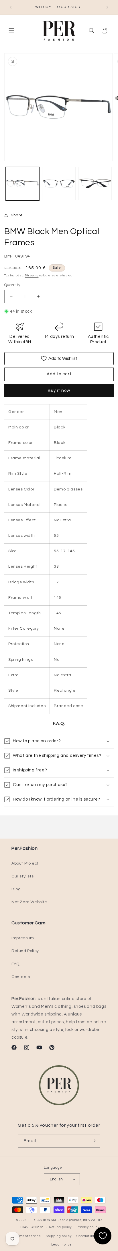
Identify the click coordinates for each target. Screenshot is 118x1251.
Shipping (32, 275)
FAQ (15, 964)
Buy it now (59, 390)
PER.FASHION (39, 1220)
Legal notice (61, 1244)
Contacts (20, 977)
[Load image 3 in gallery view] (95, 183)
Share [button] (17, 215)
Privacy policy (88, 1227)
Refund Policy (25, 951)
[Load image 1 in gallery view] (22, 183)
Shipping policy (59, 1236)
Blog (16, 889)
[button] (11, 30)
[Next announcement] (107, 7)
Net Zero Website (29, 902)
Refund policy (60, 1227)
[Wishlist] (102, 1235)
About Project (25, 863)
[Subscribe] (93, 1141)
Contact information (92, 1236)
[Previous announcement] (10, 7)
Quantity (12, 285)
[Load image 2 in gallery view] (59, 183)
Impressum (22, 938)
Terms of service (27, 1236)
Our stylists (22, 876)
